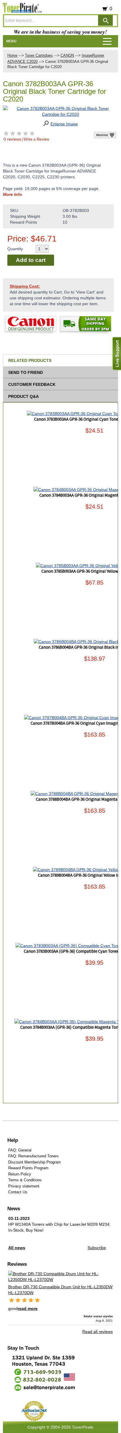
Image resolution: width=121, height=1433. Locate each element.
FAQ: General (19, 1150)
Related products (29, 360)
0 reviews (12, 139)
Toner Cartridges (39, 55)
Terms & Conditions (25, 1180)
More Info (12, 194)
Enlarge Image (64, 124)
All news (16, 1247)
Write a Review (36, 139)
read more (28, 1308)
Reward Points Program (28, 1168)
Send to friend (25, 372)
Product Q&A (23, 396)
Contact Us (17, 1192)
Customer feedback (32, 384)
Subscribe (97, 1247)
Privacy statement (23, 1186)
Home (12, 55)
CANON (67, 55)
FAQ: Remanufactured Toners (33, 1156)
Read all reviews (97, 1331)
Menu (11, 41)
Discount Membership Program (34, 1162)
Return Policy (19, 1174)
